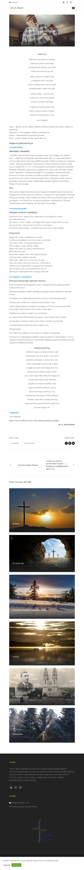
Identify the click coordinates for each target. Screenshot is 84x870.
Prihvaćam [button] (16, 865)
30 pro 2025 (18, 615)
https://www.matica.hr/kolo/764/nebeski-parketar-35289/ (34, 420)
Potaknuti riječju (42, 36)
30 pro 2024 (18, 739)
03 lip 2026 (18, 528)
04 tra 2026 (18, 568)
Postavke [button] (6, 865)
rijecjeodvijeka (29, 443)
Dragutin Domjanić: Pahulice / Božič (29, 609)
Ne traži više (18, 563)
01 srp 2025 (18, 701)
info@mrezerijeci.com (20, 803)
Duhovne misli (27, 528)
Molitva (15, 523)
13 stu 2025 (18, 661)
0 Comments (68, 528)
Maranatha (17, 733)
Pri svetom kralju (20, 696)
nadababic (15, 443)
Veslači (15, 656)
